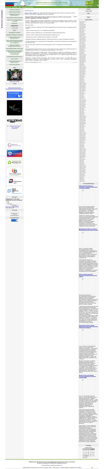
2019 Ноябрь (82, 69)
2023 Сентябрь (82, 133)
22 (83, 455)
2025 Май (81, 160)
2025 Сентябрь (82, 166)
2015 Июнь (81, 31)
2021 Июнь (81, 95)
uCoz (62, 467)
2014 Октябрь (82, 24)
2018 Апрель (82, 50)
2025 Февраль (82, 156)
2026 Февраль (82, 172)
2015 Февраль (82, 27)
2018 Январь (82, 46)
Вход (20, 7)
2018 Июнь (81, 52)
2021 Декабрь (82, 104)
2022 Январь (82, 105)
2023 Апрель (82, 126)
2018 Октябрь (82, 56)
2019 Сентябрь (82, 67)
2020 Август (82, 82)
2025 (30, 13)
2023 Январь (82, 122)
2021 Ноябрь (82, 102)
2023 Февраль (82, 123)
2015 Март (81, 28)
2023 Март (81, 124)
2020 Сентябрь (82, 83)
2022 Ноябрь (82, 119)
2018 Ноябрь (82, 57)
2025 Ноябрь (82, 168)
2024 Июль (82, 146)
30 (85, 457)
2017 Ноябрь (82, 43)
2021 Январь (82, 89)
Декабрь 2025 (88, 447)
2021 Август (82, 98)
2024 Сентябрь (82, 149)
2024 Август (82, 148)
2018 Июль (82, 53)
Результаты (8, 206)
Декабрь (35, 13)
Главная (26, 13)
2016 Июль (82, 35)
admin (35, 62)
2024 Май (81, 144)
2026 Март (81, 174)
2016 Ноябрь (82, 38)
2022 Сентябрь (82, 116)
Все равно (10, 203)
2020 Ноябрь (82, 86)
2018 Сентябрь (82, 54)
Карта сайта (8, 7)
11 (88, 452)
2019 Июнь (81, 64)
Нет (8, 202)
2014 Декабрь (82, 25)
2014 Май (81, 23)
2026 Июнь (81, 178)
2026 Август (82, 181)
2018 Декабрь (82, 58)
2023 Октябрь (82, 134)
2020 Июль (82, 80)
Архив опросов (15, 206)
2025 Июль (82, 163)
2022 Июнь (81, 112)
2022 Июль (82, 113)
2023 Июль (82, 130)
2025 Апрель (82, 159)
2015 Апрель (82, 30)
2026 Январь (82, 171)
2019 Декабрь (82, 71)
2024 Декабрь (82, 153)
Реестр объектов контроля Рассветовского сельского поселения (14, 88)
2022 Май (81, 111)
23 (85, 455)
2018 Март (81, 49)
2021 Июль (82, 97)
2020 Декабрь (82, 87)
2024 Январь (82, 138)
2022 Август (82, 115)
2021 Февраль (82, 90)
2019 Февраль (82, 61)
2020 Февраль (82, 73)
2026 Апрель (82, 175)
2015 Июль (82, 32)
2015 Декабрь (82, 34)
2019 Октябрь (82, 68)
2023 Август (82, 131)
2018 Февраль (82, 47)
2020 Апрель (82, 76)
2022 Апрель (82, 109)
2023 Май (81, 127)
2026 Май (81, 177)
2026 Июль (82, 179)
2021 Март (81, 91)
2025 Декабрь (82, 170)
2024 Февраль (82, 139)
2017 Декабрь (82, 45)
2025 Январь (82, 155)
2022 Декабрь (82, 120)
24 (38, 13)
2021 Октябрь (82, 101)
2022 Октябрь (82, 117)
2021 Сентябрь (82, 100)
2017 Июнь (81, 42)
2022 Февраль (82, 106)
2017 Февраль (82, 41)
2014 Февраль (82, 21)
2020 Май (81, 78)
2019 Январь (82, 60)
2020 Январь (82, 72)
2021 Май (81, 94)
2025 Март (81, 157)
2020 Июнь (81, 79)
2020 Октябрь (82, 84)
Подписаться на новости (27, 7)
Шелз (79, 467)
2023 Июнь (81, 128)
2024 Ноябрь (82, 152)
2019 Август (82, 65)
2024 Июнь (81, 145)
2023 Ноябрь (82, 135)
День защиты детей (14, 81)
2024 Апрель (82, 142)
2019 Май (81, 63)
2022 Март (81, 108)
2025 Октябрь (82, 167)
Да (8, 201)
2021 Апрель (82, 93)
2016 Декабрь (82, 39)
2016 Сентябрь (82, 36)
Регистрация (15, 7)
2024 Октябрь (82, 150)
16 (85, 454)
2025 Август (82, 164)
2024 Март (81, 141)
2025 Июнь (81, 161)
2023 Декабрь (82, 137)
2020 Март (81, 75)
